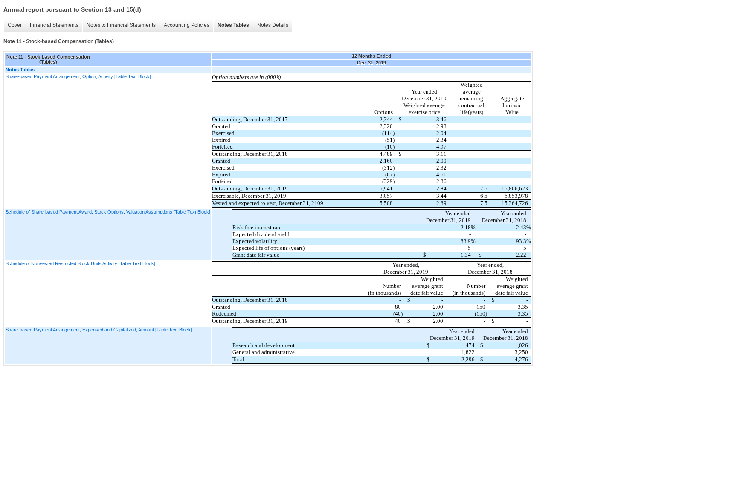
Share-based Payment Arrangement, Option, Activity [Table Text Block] (78, 76)
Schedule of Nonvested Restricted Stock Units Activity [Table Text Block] (80, 263)
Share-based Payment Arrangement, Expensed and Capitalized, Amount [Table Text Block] (99, 329)
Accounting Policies (186, 25)
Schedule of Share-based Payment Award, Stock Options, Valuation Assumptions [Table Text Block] (108, 211)
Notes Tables (233, 25)
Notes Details (272, 25)
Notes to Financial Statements (121, 25)
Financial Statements (54, 25)
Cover (15, 25)
